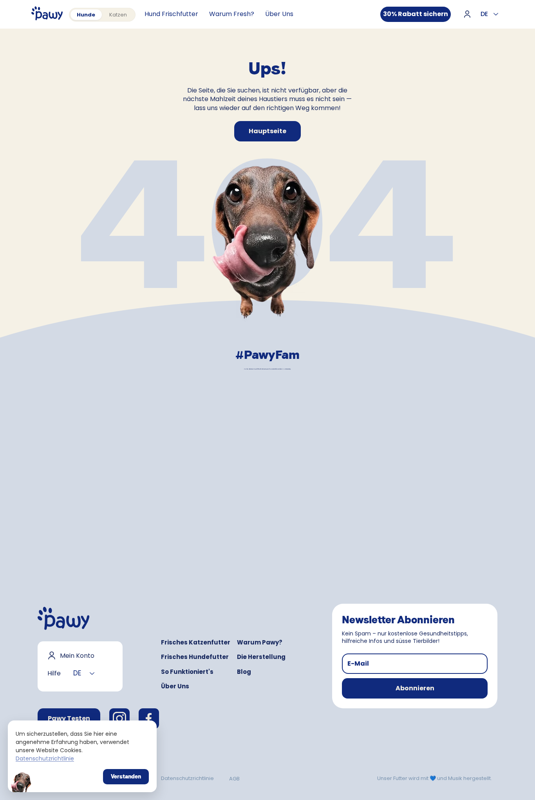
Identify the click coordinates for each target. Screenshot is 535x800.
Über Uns (175, 686)
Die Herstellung (261, 657)
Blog (244, 672)
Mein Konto (77, 655)
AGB (234, 778)
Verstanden (126, 776)
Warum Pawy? (259, 642)
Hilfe (54, 673)
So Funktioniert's (187, 672)
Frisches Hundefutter (195, 657)
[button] (415, 688)
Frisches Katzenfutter (195, 642)
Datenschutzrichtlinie (187, 778)
